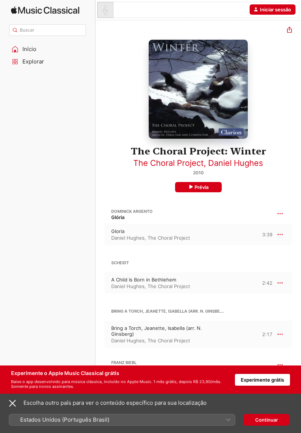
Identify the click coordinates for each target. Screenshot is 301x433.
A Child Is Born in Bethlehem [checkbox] (143, 280)
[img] (45, 10)
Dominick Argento (132, 211)
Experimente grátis (262, 380)
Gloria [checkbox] (117, 231)
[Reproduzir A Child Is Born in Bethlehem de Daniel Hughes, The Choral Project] (100, 283)
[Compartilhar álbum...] (289, 30)
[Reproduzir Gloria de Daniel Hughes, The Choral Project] (100, 234)
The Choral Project (168, 163)
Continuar (266, 420)
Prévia (201, 187)
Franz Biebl (124, 362)
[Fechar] (12, 403)
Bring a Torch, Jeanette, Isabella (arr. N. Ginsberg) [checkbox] (156, 331)
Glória (117, 217)
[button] (48, 49)
